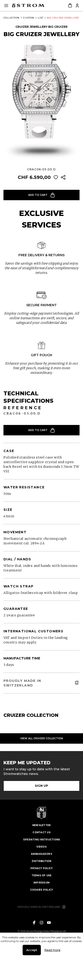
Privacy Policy (41, 868)
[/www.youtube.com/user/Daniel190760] (49, 922)
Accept (31, 950)
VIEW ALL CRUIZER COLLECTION (41, 738)
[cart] (70, 5)
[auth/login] (77, 5)
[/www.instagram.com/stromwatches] (41, 922)
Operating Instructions (41, 839)
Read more (52, 950)
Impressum (41, 882)
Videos (41, 846)
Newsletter (41, 825)
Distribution (41, 861)
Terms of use (42, 875)
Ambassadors (41, 853)
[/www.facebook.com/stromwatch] (34, 922)
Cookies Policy (41, 889)
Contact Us (41, 832)
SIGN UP (41, 785)
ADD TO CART (37, 195)
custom (28, 17)
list (40, 17)
